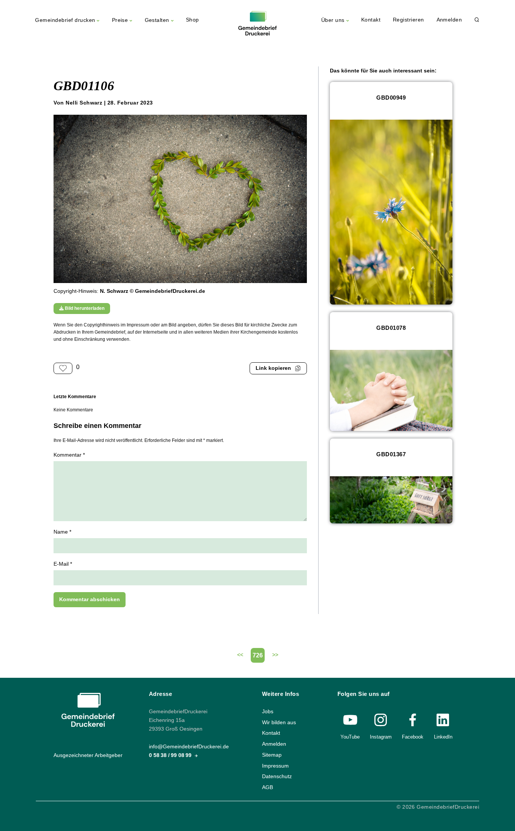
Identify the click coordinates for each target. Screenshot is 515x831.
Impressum (275, 765)
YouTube (350, 737)
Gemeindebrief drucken (65, 20)
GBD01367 (391, 454)
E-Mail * (63, 564)
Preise (120, 20)
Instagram (381, 737)
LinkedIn (443, 737)
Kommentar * (69, 455)
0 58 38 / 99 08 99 (171, 755)
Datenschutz (277, 776)
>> (275, 655)
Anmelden (449, 20)
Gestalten (157, 20)
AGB (267, 787)
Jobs (267, 711)
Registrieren (408, 20)
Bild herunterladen (84, 308)
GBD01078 (391, 328)
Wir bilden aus (279, 722)
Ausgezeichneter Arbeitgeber (88, 755)
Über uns (333, 20)
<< (240, 655)
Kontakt (370, 20)
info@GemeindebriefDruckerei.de (189, 746)
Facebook (412, 737)
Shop (192, 20)
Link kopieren (273, 368)
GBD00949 (391, 97)
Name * (62, 532)
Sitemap (272, 755)
